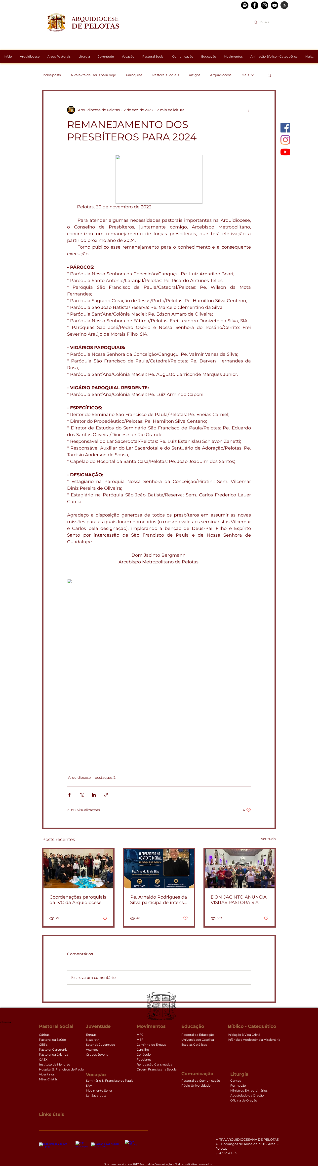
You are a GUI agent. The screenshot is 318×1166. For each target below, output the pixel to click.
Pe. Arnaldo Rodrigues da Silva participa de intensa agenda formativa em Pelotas (158, 899)
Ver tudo (268, 839)
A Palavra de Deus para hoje (93, 75)
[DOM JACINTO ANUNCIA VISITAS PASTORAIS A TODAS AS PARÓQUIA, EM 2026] (240, 868)
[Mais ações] (248, 110)
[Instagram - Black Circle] (264, 5)
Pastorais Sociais (165, 75)
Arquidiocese (221, 75)
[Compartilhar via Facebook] (69, 794)
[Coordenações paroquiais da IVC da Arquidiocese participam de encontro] (78, 868)
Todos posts (51, 75)
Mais (245, 75)
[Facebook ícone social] (285, 127)
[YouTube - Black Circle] (274, 5)
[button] (269, 75)
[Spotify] (244, 5)
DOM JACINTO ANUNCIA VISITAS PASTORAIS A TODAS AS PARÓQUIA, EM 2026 (239, 899)
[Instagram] (285, 140)
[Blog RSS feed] (284, 5)
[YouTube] (285, 152)
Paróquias (134, 75)
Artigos (194, 75)
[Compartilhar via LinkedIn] (93, 794)
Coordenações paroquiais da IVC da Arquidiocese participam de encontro (77, 899)
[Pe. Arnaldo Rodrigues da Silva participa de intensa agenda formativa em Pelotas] (159, 868)
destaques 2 (105, 777)
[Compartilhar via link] (106, 794)
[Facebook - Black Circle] (254, 5)
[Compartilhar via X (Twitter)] (81, 794)
